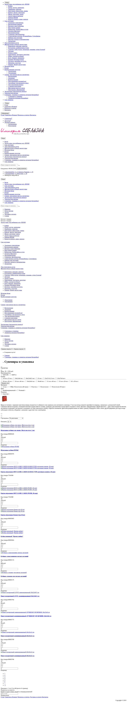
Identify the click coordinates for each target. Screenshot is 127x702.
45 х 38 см (74, 381)
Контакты (7, 110)
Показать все (5, 383)
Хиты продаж (8, 211)
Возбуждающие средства (12, 69)
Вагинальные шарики (15, 24)
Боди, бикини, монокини (16, 58)
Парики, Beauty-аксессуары (17, 64)
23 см (39, 378)
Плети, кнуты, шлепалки (16, 7)
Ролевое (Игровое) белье (16, 59)
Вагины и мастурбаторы (16, 26)
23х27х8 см (61, 378)
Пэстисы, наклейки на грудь (17, 61)
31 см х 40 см (51, 381)
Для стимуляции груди (11, 43)
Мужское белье (9, 66)
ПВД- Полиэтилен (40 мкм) (19, 387)
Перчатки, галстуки (14, 63)
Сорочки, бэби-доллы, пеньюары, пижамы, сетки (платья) (26, 49)
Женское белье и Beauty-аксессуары (15, 44)
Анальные (11, 78)
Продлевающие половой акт (17, 81)
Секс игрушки (9, 21)
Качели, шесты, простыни (16, 12)
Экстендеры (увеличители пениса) (15, 91)
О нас (6, 105)
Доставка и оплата (10, 214)
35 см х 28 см (63, 381)
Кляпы (10, 6)
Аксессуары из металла (15, 16)
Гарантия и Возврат (10, 106)
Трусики (11, 51)
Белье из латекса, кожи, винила (18, 19)
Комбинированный (9, 390)
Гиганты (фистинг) (14, 31)
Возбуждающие (13, 79)
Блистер (6, 394)
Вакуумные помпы (14, 27)
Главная (6, 355)
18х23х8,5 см (30, 378)
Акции (6, 212)
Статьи (6, 216)
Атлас (5, 387)
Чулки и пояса (12, 53)
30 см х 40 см (19, 381)
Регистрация (12, 126)
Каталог (6, 221)
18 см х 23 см (7, 378)
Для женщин (12, 73)
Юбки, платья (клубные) (16, 56)
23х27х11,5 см (49, 378)
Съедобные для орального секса (18, 83)
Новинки (7, 209)
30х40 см (40, 381)
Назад (7, 2)
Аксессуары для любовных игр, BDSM (16, 4)
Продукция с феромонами (16, 90)
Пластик (34, 387)
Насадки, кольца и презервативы (18, 39)
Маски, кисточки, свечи (15, 14)
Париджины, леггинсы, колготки (18, 54)
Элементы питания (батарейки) (18, 98)
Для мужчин (12, 71)
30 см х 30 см (7, 381)
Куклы (6, 68)
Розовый (22, 390)
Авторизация (12, 124)
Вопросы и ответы (10, 108)
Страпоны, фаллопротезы (16, 34)
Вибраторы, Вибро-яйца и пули (18, 29)
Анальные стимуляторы (15, 22)
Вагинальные (12, 76)
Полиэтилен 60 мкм (59, 387)
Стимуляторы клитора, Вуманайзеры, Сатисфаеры (24, 36)
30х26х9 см (31, 381)
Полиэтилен (44, 387)
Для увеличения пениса (15, 84)
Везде (6, 141)
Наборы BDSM (13, 17)
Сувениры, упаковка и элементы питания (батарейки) (21, 95)
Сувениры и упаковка (15, 96)
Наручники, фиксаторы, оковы (18, 11)
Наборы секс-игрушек (15, 38)
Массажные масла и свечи (16, 88)
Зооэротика (11, 41)
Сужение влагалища (14, 86)
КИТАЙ (6, 375)
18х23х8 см (19, 378)
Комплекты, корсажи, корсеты (17, 46)
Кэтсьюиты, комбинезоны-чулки (18, 48)
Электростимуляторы (11, 93)
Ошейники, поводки (14, 9)
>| (5, 685)
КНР (13, 375)
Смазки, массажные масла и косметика (16, 74)
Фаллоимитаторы (13, 33)
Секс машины (8, 100)
